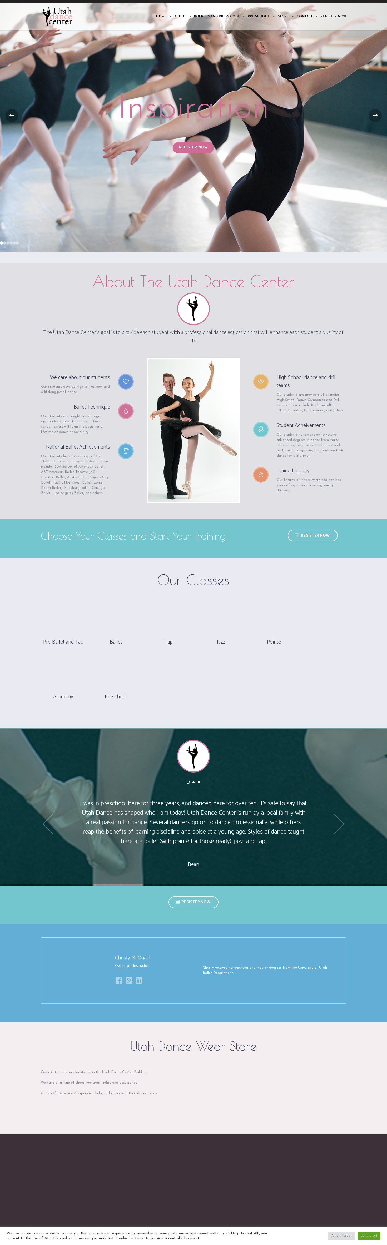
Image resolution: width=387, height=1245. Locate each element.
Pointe (274, 642)
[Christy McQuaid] (76, 970)
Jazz (221, 642)
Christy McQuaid (132, 958)
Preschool (116, 697)
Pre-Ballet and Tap (63, 642)
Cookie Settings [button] (341, 1236)
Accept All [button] (369, 1236)
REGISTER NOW (193, 148)
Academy (63, 697)
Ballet (116, 642)
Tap (169, 642)
